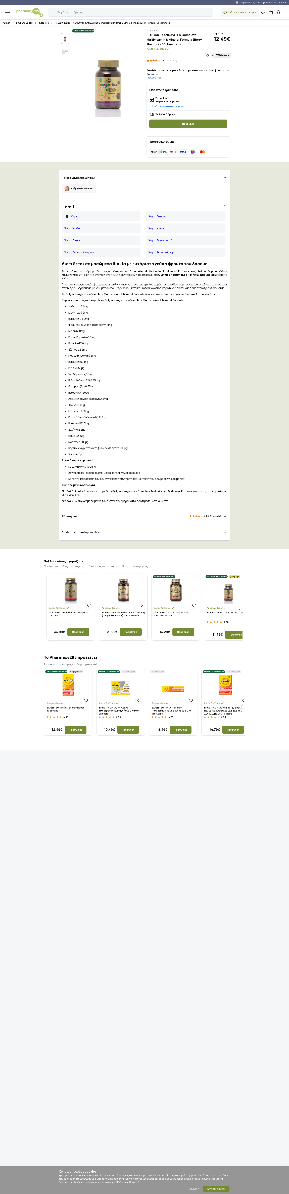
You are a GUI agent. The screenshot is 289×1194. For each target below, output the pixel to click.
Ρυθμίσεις (193, 1188)
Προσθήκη (188, 123)
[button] (50, 10)
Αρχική (6, 22)
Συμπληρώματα (24, 22)
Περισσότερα (154, 77)
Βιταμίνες (43, 22)
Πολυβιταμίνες (62, 22)
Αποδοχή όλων (216, 1189)
